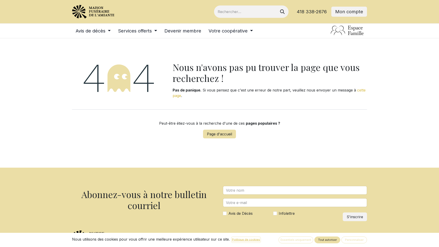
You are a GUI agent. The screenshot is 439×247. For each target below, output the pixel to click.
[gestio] (347, 30)
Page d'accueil (219, 134)
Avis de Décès (240, 213)
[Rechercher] (282, 11)
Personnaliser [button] (354, 240)
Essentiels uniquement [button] (296, 240)
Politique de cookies (246, 239)
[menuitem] (93, 31)
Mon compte (349, 11)
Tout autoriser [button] (327, 240)
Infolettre (287, 213)
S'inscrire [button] (355, 217)
